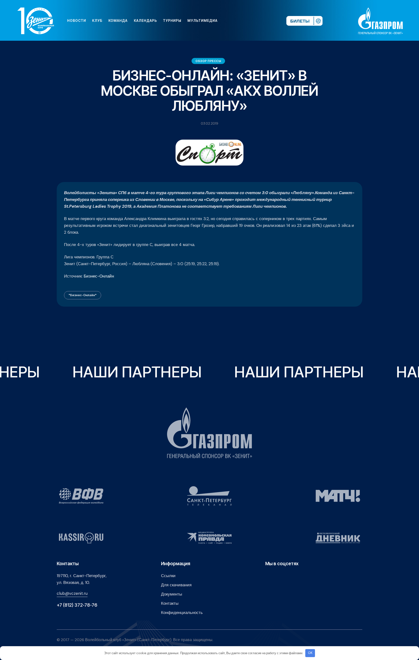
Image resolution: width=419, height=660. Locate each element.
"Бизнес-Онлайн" (83, 295)
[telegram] (253, 20)
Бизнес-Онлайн (99, 276)
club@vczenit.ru (72, 593)
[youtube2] (237, 20)
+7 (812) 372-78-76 (77, 605)
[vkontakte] (230, 20)
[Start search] (268, 20)
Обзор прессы (208, 61)
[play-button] (245, 20)
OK (310, 653)
